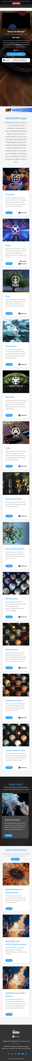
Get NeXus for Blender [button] (16, 54)
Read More (8, 908)
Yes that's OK (16, 3)
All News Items (15, 859)
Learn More (9, 212)
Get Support (8, 835)
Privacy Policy (16, 1043)
